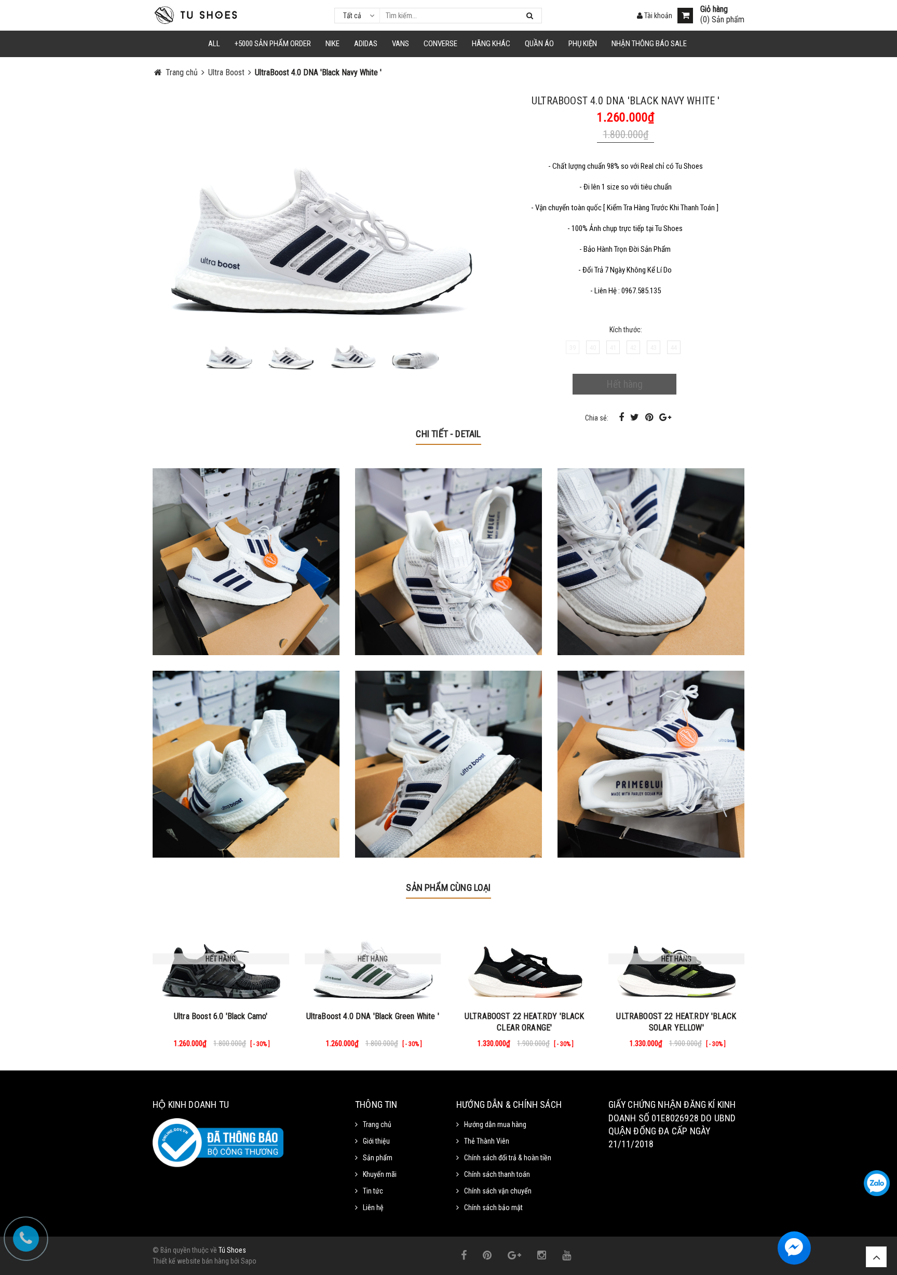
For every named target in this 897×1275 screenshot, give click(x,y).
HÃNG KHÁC (491, 43)
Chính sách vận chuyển (498, 1191)
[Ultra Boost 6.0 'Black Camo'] (221, 959)
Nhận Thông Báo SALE (649, 43)
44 (674, 347)
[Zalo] (877, 1183)
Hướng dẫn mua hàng (495, 1124)
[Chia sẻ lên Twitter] (635, 417)
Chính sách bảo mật (493, 1207)
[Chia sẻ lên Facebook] (622, 417)
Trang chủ (377, 1124)
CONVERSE (440, 43)
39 (572, 347)
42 (633, 347)
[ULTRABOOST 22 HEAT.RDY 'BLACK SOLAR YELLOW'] (676, 959)
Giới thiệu (376, 1141)
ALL (214, 43)
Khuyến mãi (380, 1174)
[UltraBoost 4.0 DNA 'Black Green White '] (373, 959)
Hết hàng (624, 384)
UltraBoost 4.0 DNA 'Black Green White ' (372, 1016)
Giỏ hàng (714, 9)
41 (613, 347)
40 (593, 347)
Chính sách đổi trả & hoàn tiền (507, 1158)
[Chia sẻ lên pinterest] (650, 417)
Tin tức (373, 1191)
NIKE (332, 43)
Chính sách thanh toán (497, 1174)
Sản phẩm (377, 1158)
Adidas (365, 43)
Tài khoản (657, 15)
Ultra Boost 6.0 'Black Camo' (220, 1016)
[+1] (665, 417)
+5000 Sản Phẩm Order (273, 43)
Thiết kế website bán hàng (191, 1261)
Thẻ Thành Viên (486, 1141)
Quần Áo (539, 43)
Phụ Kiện (582, 43)
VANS (400, 43)
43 (653, 347)
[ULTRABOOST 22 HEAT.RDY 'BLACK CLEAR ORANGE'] (524, 959)
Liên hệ (373, 1207)
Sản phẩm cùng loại (448, 887)
